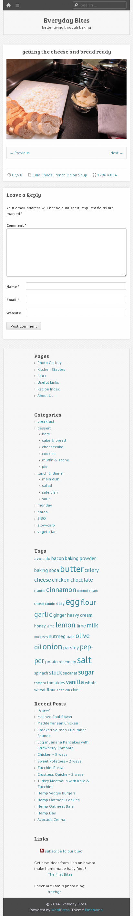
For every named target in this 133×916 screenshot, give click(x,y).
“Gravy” (44, 710)
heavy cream (79, 615)
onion (52, 646)
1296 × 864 (107, 174)
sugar (86, 672)
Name (12, 286)
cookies (49, 453)
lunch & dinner (50, 473)
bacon (57, 558)
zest (60, 689)
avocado (42, 558)
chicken (60, 579)
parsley (71, 648)
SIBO (41, 375)
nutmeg (57, 636)
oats (70, 636)
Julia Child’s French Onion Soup (60, 174)
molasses (41, 637)
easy (60, 603)
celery (92, 570)
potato (51, 662)
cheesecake (52, 446)
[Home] (8, 5)
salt (84, 660)
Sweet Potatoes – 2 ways (59, 761)
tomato (40, 682)
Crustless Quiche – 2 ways (60, 774)
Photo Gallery (49, 362)
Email (12, 299)
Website (13, 312)
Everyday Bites (66, 20)
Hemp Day (46, 813)
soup (46, 498)
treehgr (54, 891)
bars (46, 433)
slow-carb (46, 525)
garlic (43, 614)
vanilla (75, 682)
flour (88, 602)
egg (73, 601)
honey (40, 626)
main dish (50, 479)
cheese (42, 579)
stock (55, 672)
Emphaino (94, 909)
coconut (82, 590)
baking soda (46, 570)
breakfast (45, 421)
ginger (59, 615)
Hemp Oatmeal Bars (55, 806)
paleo (42, 511)
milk (92, 625)
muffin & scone (55, 460)
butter (72, 569)
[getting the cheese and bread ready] (66, 137)
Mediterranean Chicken (57, 723)
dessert (44, 428)
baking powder (80, 558)
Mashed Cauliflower (54, 716)
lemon (66, 624)
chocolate (81, 579)
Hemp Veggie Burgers (56, 793)
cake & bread (54, 440)
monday (44, 505)
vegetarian (46, 531)
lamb (50, 626)
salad (47, 485)
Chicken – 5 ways (52, 754)
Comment (16, 225)
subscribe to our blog (63, 851)
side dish (50, 492)
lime (81, 625)
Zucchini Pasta (50, 767)
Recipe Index (48, 389)
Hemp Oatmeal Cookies (58, 799)
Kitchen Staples (51, 369)
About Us (45, 395)
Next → (116, 152)
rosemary (67, 662)
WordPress (60, 909)
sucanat (70, 673)
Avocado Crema (51, 819)
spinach (41, 673)
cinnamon (61, 589)
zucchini (72, 690)
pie (44, 466)
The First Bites (60, 874)
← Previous (20, 152)
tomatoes (56, 682)
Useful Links (48, 382)
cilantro (39, 590)
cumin (50, 603)
